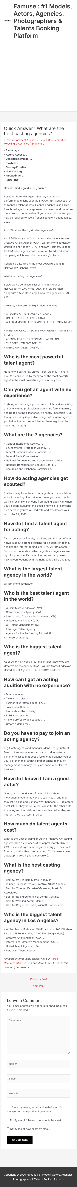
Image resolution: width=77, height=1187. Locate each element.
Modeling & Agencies (16, 143)
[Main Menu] (38, 48)
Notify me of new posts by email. (30, 1128)
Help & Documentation (53, 140)
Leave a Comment (15, 140)
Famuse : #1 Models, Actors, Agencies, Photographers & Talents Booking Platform (42, 21)
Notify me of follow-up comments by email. (36, 1120)
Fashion (33, 140)
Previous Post (38, 979)
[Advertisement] (38, 82)
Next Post (38, 986)
